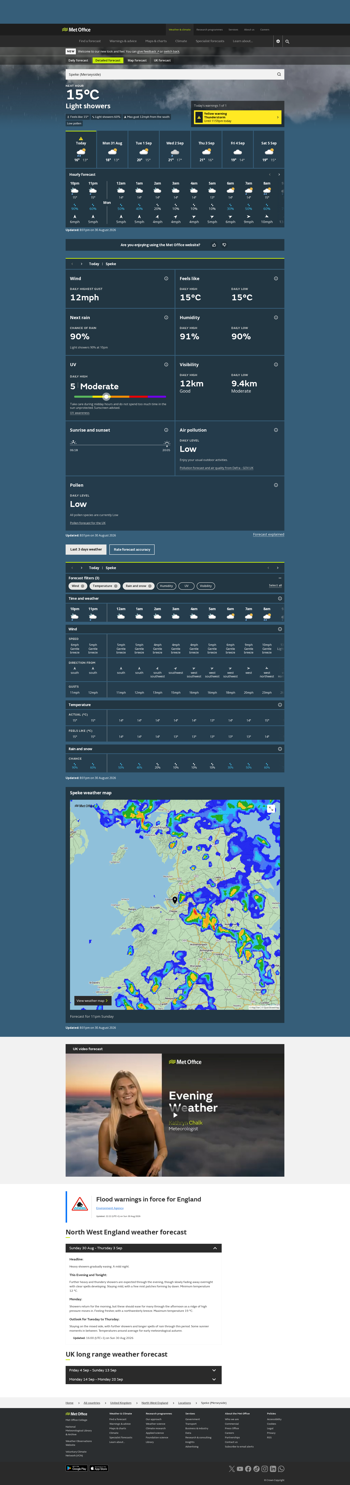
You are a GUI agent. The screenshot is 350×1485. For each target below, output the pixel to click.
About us (249, 29)
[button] (175, 901)
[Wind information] (279, 629)
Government (192, 1419)
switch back (171, 51)
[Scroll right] (279, 174)
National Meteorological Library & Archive (79, 1430)
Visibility (206, 586)
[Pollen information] (275, 485)
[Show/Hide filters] (280, 578)
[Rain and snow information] (279, 749)
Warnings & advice (123, 41)
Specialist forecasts (210, 41)
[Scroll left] (269, 174)
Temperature (101, 586)
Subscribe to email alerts (239, 1446)
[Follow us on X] (232, 1469)
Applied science (155, 1432)
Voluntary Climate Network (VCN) (76, 1453)
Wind (74, 586)
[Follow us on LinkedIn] (273, 1469)
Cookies (271, 1423)
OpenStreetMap (271, 1007)
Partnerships (232, 1437)
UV (186, 586)
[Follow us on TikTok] (256, 1469)
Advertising (192, 1446)
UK (162, 60)
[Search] (277, 73)
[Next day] (81, 263)
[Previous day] (72, 263)
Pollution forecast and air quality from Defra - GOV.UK (216, 468)
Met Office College (76, 1420)
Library (150, 1442)
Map (137, 60)
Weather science (155, 1423)
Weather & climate (180, 29)
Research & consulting (198, 1437)
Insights (190, 1442)
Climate (181, 41)
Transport (191, 1423)
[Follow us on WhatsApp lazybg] (281, 1469)
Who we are (232, 1419)
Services (233, 29)
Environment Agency (110, 1208)
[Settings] (278, 41)
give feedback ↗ (148, 51)
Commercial (232, 1423)
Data (188, 1432)
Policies (271, 1413)
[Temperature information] (279, 704)
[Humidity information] (275, 317)
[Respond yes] (214, 245)
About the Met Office (237, 1413)
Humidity (166, 586)
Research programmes (210, 29)
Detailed (108, 60)
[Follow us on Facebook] (248, 1469)
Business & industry (196, 1428)
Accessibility (274, 1419)
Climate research (156, 1428)
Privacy (271, 1432)
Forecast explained (268, 534)
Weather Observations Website (79, 1443)
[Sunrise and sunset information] (166, 430)
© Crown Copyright (274, 1480)
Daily (78, 60)
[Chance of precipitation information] (166, 317)
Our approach (154, 1419)
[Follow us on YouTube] (240, 1469)
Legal (270, 1428)
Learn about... (243, 41)
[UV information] (166, 364)
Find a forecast (90, 41)
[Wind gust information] (166, 278)
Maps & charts (156, 41)
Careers (264, 29)
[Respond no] (224, 245)
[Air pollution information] (275, 430)
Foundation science (157, 1437)
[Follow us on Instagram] (264, 1469)
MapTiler (256, 1007)
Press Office (232, 1428)
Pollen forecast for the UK (88, 523)
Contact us (231, 1442)
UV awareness (80, 413)
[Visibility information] (275, 364)
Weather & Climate (120, 1413)
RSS (269, 1437)
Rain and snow (134, 586)
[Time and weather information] (279, 598)
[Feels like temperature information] (275, 278)
